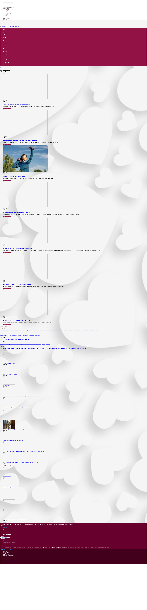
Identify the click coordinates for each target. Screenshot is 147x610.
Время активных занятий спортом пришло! (16, 212)
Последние (5, 350)
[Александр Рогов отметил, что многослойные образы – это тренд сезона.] (9, 417)
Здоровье (4, 45)
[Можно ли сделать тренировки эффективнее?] (25, 99)
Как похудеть (25, 524)
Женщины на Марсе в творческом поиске (11, 497)
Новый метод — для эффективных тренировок (17, 248)
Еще (4, 56)
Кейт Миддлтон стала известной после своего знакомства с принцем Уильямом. (20, 335)
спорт (63, 524)
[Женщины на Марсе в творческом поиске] (9, 496)
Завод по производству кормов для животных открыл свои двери (15, 519)
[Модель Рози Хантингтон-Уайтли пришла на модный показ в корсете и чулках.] (9, 428)
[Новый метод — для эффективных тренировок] (25, 243)
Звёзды (4, 37)
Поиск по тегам (6, 18)
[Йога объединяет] (9, 384)
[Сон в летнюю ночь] (9, 475)
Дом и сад (5, 51)
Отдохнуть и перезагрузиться (8, 508)
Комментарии (5, 352)
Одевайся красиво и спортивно (9, 363)
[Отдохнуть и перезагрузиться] (9, 507)
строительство (67, 524)
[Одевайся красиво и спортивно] (9, 362)
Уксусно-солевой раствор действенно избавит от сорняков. (15, 339)
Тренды (45, 524)
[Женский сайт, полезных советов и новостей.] (9, 26)
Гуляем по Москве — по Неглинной (10, 374)
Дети (4, 48)
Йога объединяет (6, 385)
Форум (4, 17)
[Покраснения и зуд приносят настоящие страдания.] (9, 439)
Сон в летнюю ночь (7, 476)
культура (54, 524)
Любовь (4, 34)
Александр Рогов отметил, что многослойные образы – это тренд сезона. (17, 418)
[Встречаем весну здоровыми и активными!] (25, 315)
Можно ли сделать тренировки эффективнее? (17, 104)
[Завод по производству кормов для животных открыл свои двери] (9, 518)
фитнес (71, 524)
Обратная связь (6, 552)
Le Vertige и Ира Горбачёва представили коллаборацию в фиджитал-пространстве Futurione (21, 396)
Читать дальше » (7, 108)
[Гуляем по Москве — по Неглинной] (9, 373)
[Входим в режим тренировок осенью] (25, 171)
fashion (1, 524)
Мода (4, 29)
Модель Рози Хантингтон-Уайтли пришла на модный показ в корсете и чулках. (18, 429)
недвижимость (59, 524)
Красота (28, 524)
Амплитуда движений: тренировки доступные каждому (20, 140)
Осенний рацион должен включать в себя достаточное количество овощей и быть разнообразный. (25, 344)
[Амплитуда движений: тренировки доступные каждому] (25, 135)
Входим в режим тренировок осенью (14, 176)
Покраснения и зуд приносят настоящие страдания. (13, 440)
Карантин (7, 62)
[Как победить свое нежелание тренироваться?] (25, 279)
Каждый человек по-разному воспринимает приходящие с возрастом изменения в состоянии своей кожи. (23, 451)
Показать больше (3, 522)
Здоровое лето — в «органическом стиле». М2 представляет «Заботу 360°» (17, 407)
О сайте (4, 553)
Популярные (5, 351)
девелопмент (51, 524)
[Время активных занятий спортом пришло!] (25, 207)
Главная (2, 67)
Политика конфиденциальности (9, 555)
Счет (6, 59)
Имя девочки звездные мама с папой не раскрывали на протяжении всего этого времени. (20, 462)
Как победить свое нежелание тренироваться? (17, 284)
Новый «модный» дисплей (8, 487)
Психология (37, 524)
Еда (3, 40)
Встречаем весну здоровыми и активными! (16, 320)
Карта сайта (5, 19)
